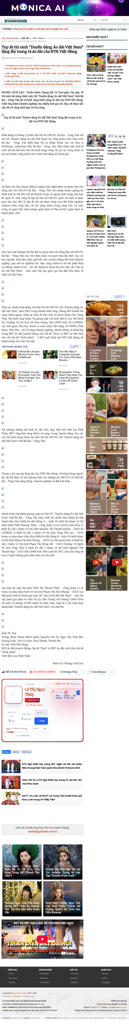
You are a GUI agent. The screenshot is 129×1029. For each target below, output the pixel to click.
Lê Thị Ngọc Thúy (35, 692)
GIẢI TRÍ (73, 969)
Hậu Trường (13, 978)
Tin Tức (11, 973)
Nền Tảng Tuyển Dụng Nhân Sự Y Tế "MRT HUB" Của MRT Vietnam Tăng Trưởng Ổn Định (43, 75)
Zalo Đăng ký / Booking (44, 672)
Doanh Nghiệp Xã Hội (97, 1018)
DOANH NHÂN (45, 969)
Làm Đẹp (12, 982)
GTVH (73, 1018)
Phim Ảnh (74, 978)
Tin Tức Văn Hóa (111, 1018)
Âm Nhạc (74, 982)
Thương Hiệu (44, 982)
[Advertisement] (59, 814)
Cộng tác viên (28, 996)
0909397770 (95, 1007)
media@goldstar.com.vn (42, 831)
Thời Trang (75, 973)
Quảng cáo (17, 996)
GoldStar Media (17, 1018)
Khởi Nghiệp (44, 973)
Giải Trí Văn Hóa (64, 1018)
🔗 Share (41, 721)
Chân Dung (44, 978)
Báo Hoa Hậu (122, 1018)
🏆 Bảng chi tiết (62, 684)
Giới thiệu (7, 996)
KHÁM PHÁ (106, 969)
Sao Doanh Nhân (20, 993)
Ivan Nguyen (36, 1018)
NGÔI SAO (12, 969)
